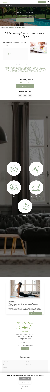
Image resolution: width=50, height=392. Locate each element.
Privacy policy (25, 388)
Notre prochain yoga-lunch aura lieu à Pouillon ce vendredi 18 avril (23, 305)
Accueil (2, 27)
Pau (8, 55)
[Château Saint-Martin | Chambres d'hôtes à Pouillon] (4, 2)
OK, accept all (25, 378)
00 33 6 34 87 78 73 (25, 82)
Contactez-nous (42, 1)
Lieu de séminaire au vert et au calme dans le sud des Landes (29, 71)
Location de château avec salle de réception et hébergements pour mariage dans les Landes (23, 67)
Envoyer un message (25, 86)
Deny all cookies (25, 382)
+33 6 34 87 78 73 (6, 5)
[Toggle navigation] (48, 1)
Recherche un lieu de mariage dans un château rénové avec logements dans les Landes (25, 70)
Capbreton (10, 53)
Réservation (25, 20)
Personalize (25, 386)
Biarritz (9, 52)
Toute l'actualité (35, 313)
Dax (8, 54)
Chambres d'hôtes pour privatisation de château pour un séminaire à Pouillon (23, 69)
